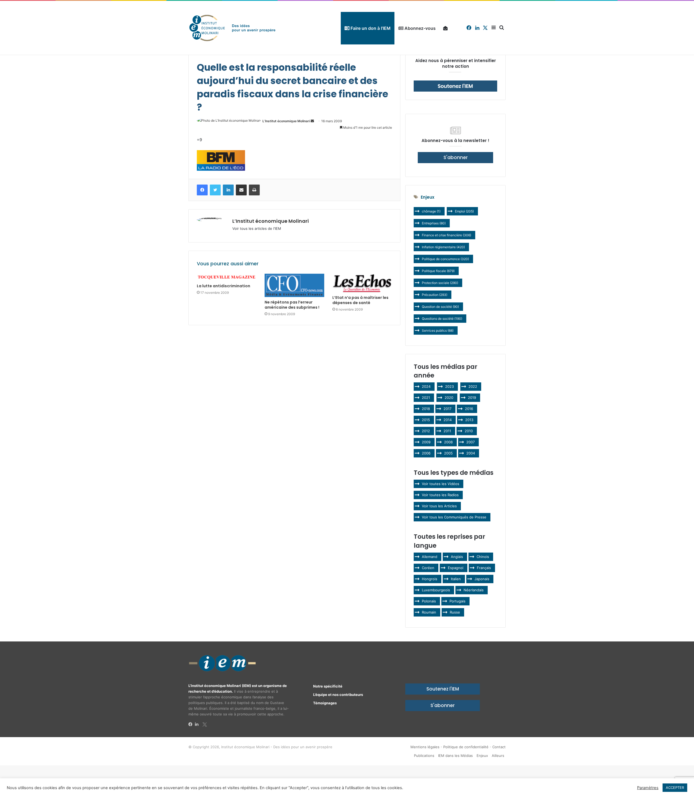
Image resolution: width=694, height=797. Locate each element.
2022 (472, 386)
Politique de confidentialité (466, 747)
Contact (499, 747)
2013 (469, 420)
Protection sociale (440, 283)
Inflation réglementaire (443, 247)
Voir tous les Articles (439, 506)
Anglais (457, 556)
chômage (431, 211)
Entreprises (434, 223)
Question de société (440, 307)
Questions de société (442, 319)
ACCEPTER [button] (675, 787)
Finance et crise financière (446, 235)
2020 (449, 397)
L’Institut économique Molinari (286, 121)
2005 (448, 453)
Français (484, 568)
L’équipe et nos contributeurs (338, 694)
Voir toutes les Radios (440, 495)
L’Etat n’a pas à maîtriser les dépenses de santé (360, 300)
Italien (456, 579)
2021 (426, 397)
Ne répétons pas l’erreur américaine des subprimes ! (292, 304)
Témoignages (325, 703)
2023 (449, 386)
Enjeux (482, 755)
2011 (447, 431)
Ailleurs (498, 755)
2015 (426, 420)
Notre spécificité (327, 686)
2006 (426, 453)
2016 (469, 408)
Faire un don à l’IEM (370, 28)
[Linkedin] (198, 724)
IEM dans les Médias (455, 755)
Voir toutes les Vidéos (440, 484)
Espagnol (455, 568)
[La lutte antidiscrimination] (226, 277)
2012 (426, 431)
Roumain (429, 612)
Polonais (429, 601)
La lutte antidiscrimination (223, 286)
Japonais (481, 579)
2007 (470, 442)
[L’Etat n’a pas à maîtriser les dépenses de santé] (362, 283)
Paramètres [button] (647, 787)
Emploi (464, 211)
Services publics (438, 330)
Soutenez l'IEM (442, 689)
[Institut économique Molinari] (232, 28)
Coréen (428, 568)
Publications (424, 755)
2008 (448, 442)
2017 (447, 408)
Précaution (434, 295)
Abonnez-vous (419, 28)
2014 (448, 420)
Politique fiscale (438, 271)
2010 (469, 431)
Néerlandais (474, 590)
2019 (472, 397)
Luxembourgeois (436, 590)
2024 (426, 386)
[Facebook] (191, 724)
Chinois (483, 556)
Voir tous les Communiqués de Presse (454, 517)
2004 (470, 453)
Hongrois (429, 579)
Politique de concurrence (445, 259)
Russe (455, 612)
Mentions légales (424, 747)
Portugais (457, 601)
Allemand (429, 556)
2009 (426, 442)
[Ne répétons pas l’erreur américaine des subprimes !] (294, 285)
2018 (426, 408)
